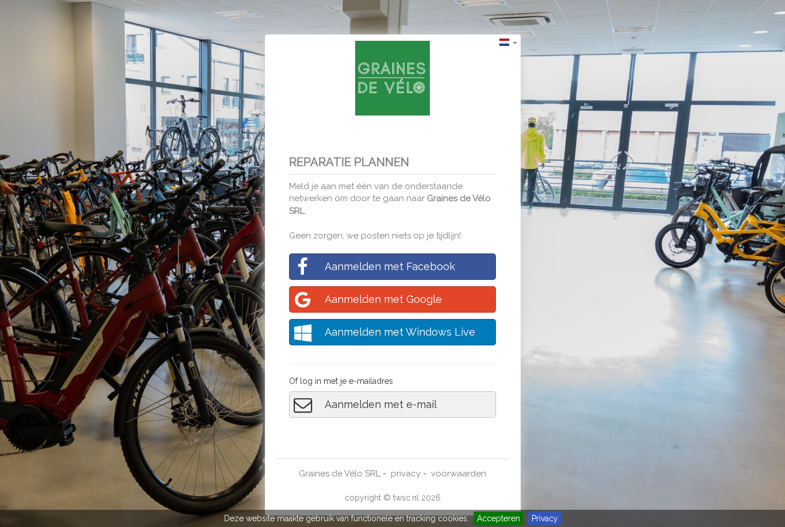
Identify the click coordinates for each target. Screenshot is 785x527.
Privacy (545, 518)
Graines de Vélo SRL (339, 473)
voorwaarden (458, 473)
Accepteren (498, 518)
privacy (406, 473)
